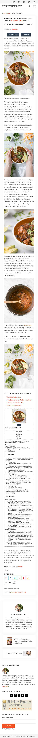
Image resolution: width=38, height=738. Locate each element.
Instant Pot (28, 325)
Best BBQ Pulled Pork (14, 397)
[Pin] (6, 578)
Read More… (6, 686)
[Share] (10, 578)
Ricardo (20, 566)
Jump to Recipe (13, 35)
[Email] (6, 582)
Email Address (7, 717)
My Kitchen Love (12, 6)
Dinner (8, 13)
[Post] (15, 578)
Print (19, 425)
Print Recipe (26, 35)
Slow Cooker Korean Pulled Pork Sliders (19, 400)
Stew (24, 592)
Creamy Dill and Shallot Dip (15, 403)
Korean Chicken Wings (14, 406)
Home (4, 13)
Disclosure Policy (17, 20)
